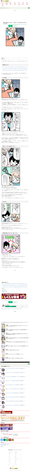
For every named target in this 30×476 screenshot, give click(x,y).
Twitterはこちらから (4, 291)
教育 (9, 461)
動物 (27, 4)
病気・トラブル (11, 308)
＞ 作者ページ (10, 306)
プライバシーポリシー (3, 445)
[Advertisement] (15, 15)
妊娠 (9, 454)
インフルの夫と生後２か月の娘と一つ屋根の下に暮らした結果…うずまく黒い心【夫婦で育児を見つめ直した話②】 (15, 68)
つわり (15, 454)
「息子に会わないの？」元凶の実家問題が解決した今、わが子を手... (13, 376)
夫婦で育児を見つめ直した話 (16, 308)
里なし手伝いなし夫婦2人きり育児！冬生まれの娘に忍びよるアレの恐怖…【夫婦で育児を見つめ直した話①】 (14, 283)
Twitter (13, 61)
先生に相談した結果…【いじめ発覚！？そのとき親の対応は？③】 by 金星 (14, 358)
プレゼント (16, 464)
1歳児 (9, 457)
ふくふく (24, 372)
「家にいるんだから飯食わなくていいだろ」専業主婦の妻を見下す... (13, 384)
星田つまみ (24, 368)
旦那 (22, 4)
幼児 (10, 4)
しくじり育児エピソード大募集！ (6, 293)
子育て (6, 308)
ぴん (23, 380)
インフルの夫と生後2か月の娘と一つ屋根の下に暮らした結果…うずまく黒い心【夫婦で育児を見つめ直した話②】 (15, 285)
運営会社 (2, 446)
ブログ (10, 61)
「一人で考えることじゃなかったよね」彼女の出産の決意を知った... (13, 372)
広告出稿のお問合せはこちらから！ (5, 444)
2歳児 (2, 4)
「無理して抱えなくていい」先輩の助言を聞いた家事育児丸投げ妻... (13, 380)
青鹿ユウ (4, 58)
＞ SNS (22, 306)
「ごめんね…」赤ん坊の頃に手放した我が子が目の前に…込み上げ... (13, 368)
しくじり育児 (19, 4)
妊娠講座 (10, 453)
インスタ (15, 61)
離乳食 (9, 460)
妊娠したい (16, 453)
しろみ (23, 384)
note (17, 61)
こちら (20, 322)
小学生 (15, 4)
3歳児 (6, 4)
